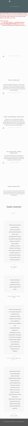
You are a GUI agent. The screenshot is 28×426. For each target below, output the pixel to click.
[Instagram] (15, 423)
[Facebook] (13, 423)
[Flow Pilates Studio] (14, 6)
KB (24, 421)
